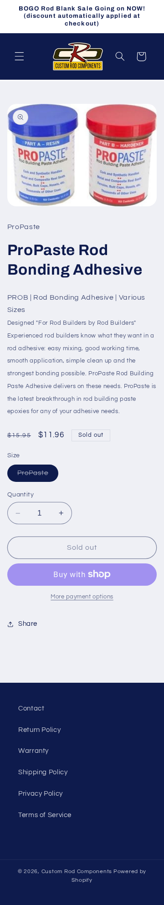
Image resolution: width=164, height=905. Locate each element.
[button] (19, 56)
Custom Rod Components (76, 871)
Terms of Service (45, 815)
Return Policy (39, 729)
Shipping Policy (42, 772)
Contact (31, 708)
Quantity (20, 494)
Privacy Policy (40, 793)
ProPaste (37, 475)
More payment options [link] (82, 597)
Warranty (33, 750)
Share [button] (27, 623)
